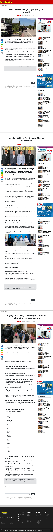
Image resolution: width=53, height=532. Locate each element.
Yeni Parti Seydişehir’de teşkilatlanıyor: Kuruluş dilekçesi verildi (46, 94)
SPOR (28, 520)
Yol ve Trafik (38, 515)
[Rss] (10, 517)
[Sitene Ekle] (13, 517)
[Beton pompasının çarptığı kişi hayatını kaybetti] (18, 27)
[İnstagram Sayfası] (4, 517)
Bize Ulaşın (21, 522)
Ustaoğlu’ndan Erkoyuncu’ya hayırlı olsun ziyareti (46, 42)
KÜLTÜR (28, 519)
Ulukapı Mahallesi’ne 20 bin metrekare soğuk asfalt (46, 55)
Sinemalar (38, 521)
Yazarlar (21, 516)
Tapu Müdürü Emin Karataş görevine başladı (46, 108)
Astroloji (47, 519)
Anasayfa (2, 5)
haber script (2, 530)
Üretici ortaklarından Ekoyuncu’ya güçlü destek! (46, 125)
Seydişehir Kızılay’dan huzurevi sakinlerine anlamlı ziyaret (46, 112)
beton (30, 46)
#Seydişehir (7, 486)
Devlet (26, 57)
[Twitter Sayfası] (2, 517)
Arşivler (21, 518)
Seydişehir (7, 46)
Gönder (33, 82)
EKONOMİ (28, 515)
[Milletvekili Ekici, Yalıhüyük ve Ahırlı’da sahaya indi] (18, 156)
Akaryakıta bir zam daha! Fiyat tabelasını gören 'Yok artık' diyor (46, 98)
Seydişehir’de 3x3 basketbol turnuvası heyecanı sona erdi (46, 116)
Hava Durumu (38, 514)
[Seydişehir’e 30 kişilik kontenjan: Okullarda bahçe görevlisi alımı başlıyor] (18, 333)
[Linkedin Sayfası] (8, 517)
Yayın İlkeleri (2, 522)
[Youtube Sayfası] (6, 517)
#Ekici (6, 292)
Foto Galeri (22, 512)
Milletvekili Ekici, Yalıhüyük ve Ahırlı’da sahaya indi (46, 47)
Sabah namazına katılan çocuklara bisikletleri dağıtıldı (46, 60)
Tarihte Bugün (38, 520)
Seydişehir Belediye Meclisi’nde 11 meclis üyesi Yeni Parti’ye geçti (46, 69)
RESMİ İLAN (29, 521)
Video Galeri (22, 514)
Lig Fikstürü (38, 519)
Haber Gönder (11, 523)
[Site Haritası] (12, 517)
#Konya (8, 292)
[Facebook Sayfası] (1, 517)
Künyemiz (21, 520)
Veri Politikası (3, 523)
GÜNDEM (6, 5)
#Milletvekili (17, 292)
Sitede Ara (47, 514)
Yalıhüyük (20, 176)
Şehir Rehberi (38, 523)
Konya (9, 176)
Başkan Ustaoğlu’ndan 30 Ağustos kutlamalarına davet (46, 38)
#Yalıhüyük (12, 292)
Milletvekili (12, 176)
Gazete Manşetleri (39, 524)
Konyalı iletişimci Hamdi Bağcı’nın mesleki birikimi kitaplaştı (47, 51)
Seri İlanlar (38, 522)
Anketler (47, 515)
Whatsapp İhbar (11, 522)
